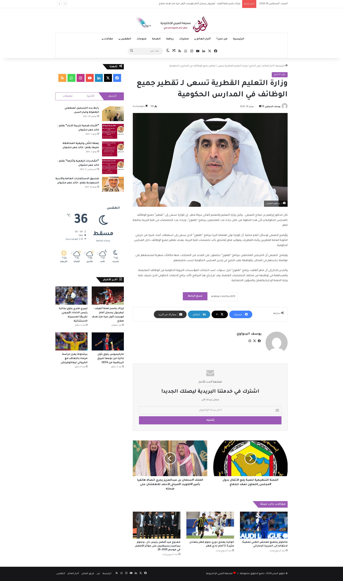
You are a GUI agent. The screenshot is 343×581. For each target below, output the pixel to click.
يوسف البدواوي (272, 106)
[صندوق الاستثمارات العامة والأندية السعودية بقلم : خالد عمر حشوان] (113, 184)
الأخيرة (90, 96)
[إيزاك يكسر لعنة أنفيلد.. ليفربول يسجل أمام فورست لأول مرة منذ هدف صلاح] (108, 295)
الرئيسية (238, 39)
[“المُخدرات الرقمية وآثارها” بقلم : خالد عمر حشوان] (113, 166)
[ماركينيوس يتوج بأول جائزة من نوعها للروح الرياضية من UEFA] (108, 341)
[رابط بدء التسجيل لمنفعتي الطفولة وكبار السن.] (113, 113)
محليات (184, 39)
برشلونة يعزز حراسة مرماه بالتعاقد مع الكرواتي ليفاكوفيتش (74, 358)
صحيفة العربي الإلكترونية (219, 573)
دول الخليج (255, 66)
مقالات (108, 39)
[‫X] (254, 341)
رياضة (170, 39)
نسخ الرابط (195, 296)
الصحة (156, 39)
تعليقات (67, 96)
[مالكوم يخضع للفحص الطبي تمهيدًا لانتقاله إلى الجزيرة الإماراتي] (264, 525)
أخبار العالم (204, 39)
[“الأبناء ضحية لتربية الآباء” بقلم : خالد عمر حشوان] (113, 131)
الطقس (126, 39)
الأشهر (112, 96)
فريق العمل (87, 573)
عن (98, 573)
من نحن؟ (221, 39)
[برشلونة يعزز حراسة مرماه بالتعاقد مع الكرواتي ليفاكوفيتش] (71, 341)
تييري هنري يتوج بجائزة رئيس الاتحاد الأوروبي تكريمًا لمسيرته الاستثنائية (202, 4)
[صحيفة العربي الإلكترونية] (171, 25)
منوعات (141, 39)
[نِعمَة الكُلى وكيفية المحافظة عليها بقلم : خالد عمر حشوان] (113, 149)
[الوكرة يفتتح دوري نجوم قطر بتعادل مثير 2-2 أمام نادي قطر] (210, 525)
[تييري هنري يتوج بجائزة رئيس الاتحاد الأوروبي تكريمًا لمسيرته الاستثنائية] (71, 295)
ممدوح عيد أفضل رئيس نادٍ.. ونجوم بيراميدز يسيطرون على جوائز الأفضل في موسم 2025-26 (157, 546)
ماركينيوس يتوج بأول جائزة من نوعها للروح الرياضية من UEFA (110, 358)
